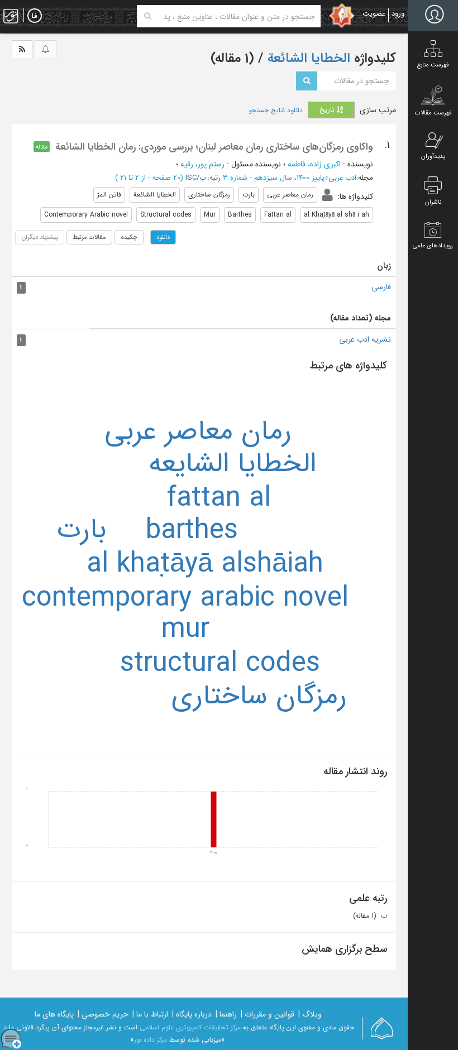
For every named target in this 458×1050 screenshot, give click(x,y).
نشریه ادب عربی (365, 339)
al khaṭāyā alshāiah (205, 564)
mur (185, 629)
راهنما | (226, 1014)
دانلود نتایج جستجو (276, 111)
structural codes (220, 664)
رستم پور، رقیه (202, 164)
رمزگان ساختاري (259, 696)
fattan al (219, 498)
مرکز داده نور (150, 1039)
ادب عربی (342, 178)
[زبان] (34, 16)
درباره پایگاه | (192, 1014)
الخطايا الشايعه (232, 464)
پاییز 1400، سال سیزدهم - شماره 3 (274, 178)
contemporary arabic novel (185, 598)
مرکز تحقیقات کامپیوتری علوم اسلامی (190, 1027)
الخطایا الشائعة (307, 58)
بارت (81, 530)
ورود (398, 14)
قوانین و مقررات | (267, 1014)
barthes (192, 531)
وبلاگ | (310, 1014)
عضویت (373, 14)
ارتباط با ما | (150, 1014)
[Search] (148, 16)
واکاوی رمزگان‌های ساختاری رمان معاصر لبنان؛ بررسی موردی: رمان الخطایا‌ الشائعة (214, 147)
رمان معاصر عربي (198, 431)
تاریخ (328, 109)
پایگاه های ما (54, 1014)
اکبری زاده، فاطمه (314, 164)
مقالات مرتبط (89, 237)
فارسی (381, 287)
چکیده (129, 237)
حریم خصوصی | (103, 1014)
